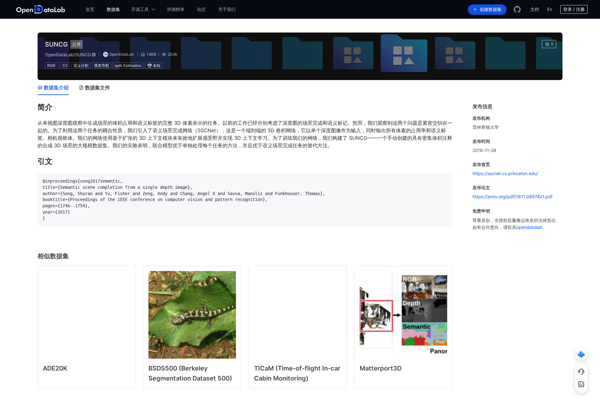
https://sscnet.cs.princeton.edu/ (505, 173)
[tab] (53, 87)
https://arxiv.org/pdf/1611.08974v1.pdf (512, 196)
